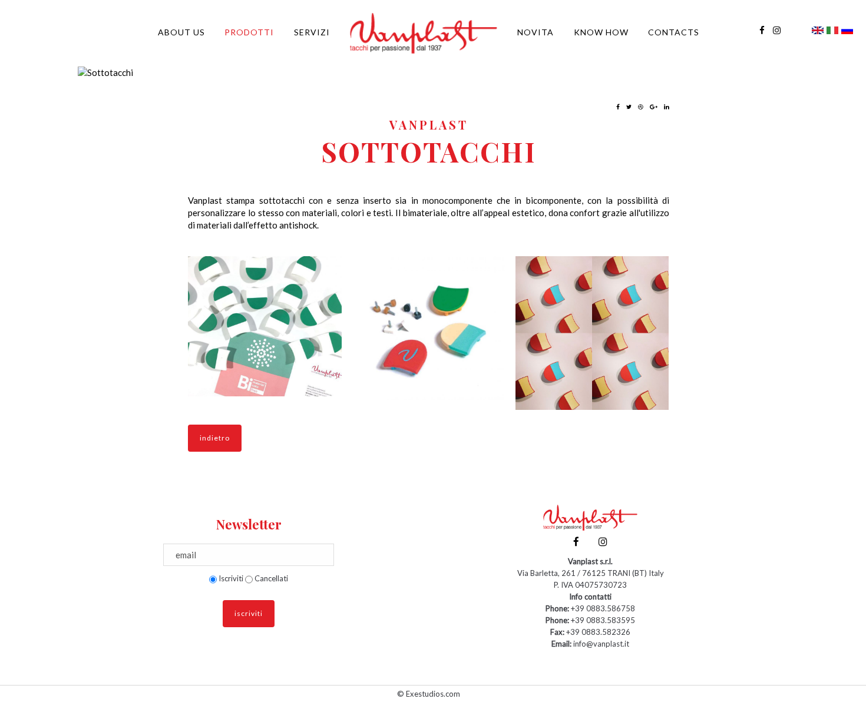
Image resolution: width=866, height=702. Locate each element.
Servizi (312, 32)
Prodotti (249, 32)
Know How (601, 32)
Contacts (673, 32)
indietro (215, 437)
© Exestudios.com (428, 693)
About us (181, 32)
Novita (535, 32)
